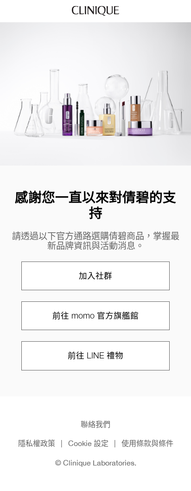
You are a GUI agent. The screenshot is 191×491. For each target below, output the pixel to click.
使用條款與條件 (147, 443)
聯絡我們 (95, 424)
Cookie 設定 (88, 443)
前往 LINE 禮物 (95, 355)
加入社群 (95, 276)
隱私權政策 (36, 443)
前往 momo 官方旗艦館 (95, 315)
